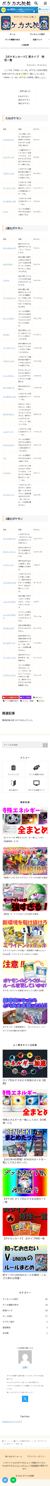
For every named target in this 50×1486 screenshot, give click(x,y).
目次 (22, 91)
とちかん (6, 280)
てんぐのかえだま (9, 582)
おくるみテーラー (9, 643)
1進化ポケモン (24, 99)
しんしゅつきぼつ (9, 601)
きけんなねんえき (9, 248)
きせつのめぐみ (8, 387)
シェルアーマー (8, 431)
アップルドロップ (9, 298)
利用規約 (35, 1465)
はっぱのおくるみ (9, 201)
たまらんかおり (8, 445)
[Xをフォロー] (25, 1399)
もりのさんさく (8, 139)
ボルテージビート (9, 552)
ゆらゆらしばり (8, 628)
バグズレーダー (8, 565)
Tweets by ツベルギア (12, 1421)
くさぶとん (7, 473)
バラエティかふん (9, 675)
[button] (45, 745)
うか (4, 458)
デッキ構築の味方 (11, 697)
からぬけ (6, 334)
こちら (42, 77)
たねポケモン (23, 96)
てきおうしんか (8, 173)
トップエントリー (9, 348)
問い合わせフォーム (13, 1456)
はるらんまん (8, 264)
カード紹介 (27, 697)
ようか (5, 211)
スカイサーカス (8, 157)
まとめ (41, 701)
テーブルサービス (9, 657)
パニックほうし (8, 376)
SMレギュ (38, 697)
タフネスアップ (8, 495)
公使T (25, 1367)
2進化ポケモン (24, 103)
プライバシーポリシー (36, 1456)
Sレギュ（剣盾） (29, 701)
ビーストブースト (9, 188)
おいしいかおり (8, 318)
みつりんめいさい (9, 538)
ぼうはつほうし (8, 414)
